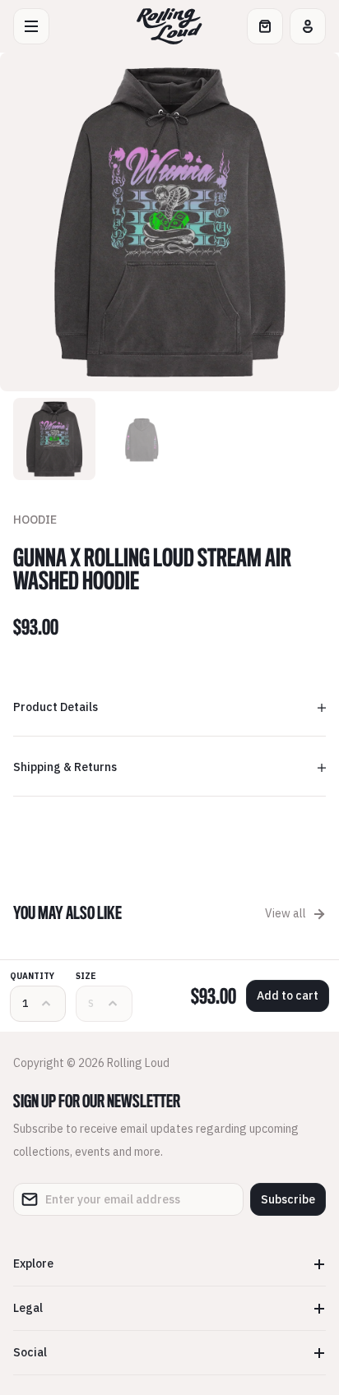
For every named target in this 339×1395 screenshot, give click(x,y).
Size (86, 976)
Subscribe (288, 1199)
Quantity (32, 976)
